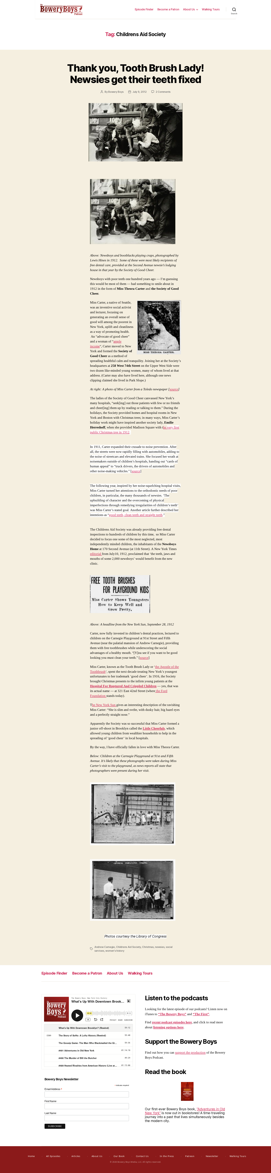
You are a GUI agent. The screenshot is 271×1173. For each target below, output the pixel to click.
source (174, 389)
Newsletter (212, 1156)
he (165, 427)
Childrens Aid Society (128, 947)
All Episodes (53, 1156)
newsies (159, 947)
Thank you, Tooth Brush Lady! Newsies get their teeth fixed (135, 73)
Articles (76, 1156)
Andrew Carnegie (104, 947)
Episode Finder (144, 9)
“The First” (201, 1014)
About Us (189, 9)
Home (31, 1156)
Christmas (148, 947)
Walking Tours (211, 9)
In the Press (167, 1156)
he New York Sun (104, 705)
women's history (114, 950)
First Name (50, 1101)
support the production (190, 1052)
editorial (96, 554)
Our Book (119, 1156)
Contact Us (142, 1156)
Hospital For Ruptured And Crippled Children (123, 686)
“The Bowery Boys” (172, 1014)
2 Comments (163, 91)
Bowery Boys (116, 91)
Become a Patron (168, 9)
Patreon (189, 1156)
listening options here (168, 1027)
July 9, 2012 (140, 91)
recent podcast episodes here (172, 1022)
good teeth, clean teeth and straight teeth (135, 515)
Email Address (53, 1089)
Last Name (50, 1113)
